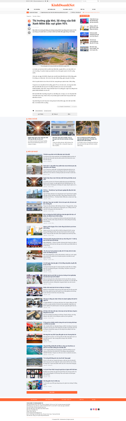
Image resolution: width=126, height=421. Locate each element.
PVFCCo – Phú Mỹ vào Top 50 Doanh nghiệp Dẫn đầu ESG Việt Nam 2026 (73, 12)
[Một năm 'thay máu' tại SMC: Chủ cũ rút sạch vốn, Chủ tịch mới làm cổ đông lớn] (63, 128)
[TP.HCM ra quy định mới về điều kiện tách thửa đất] (34, 158)
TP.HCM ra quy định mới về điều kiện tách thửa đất (56, 154)
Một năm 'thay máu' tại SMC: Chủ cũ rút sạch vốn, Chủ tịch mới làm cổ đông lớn (63, 139)
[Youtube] (96, 409)
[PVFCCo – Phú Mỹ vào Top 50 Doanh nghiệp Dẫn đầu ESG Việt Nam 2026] (34, 194)
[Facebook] (91, 409)
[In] (29, 32)
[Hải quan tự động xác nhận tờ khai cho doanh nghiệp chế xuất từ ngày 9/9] (34, 303)
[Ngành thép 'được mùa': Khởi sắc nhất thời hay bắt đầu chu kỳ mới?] (38, 128)
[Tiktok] (98, 409)
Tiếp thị (49, 198)
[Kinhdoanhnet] (63, 5)
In (69, 114)
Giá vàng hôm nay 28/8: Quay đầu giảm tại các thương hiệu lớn (59, 334)
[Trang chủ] (28, 9)
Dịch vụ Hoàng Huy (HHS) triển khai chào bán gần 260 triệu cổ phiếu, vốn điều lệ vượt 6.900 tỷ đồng (87, 139)
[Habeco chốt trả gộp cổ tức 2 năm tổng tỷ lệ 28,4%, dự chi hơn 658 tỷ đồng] (34, 230)
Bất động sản (50, 161)
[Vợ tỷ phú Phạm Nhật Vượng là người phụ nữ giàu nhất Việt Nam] (34, 373)
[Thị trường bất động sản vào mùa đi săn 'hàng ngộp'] (34, 362)
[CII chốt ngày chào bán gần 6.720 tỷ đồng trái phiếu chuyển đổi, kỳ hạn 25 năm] (34, 267)
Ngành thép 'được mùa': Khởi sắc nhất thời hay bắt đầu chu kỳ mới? (42, 12)
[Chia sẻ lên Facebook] (29, 25)
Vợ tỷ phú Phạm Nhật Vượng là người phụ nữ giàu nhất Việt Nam (60, 369)
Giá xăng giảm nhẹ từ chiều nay (51, 381)
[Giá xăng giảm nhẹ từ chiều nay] (34, 385)
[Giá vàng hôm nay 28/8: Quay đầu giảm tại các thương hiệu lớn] (34, 338)
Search (98, 1)
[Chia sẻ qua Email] (29, 29)
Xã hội (48, 174)
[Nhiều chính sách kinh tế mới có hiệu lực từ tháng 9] (34, 291)
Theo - (67, 106)
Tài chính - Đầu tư (30, 134)
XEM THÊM (51, 392)
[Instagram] (93, 409)
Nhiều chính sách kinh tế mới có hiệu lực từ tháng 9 (56, 287)
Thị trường (49, 271)
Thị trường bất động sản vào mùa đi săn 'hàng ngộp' (57, 358)
